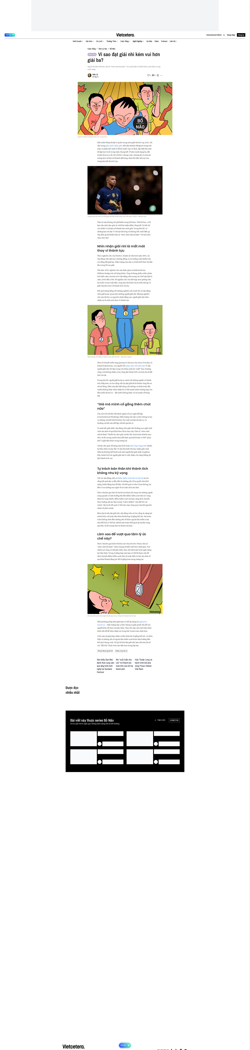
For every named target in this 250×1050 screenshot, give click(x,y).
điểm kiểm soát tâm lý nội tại (130, 478)
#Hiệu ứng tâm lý (121, 651)
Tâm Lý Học (102, 48)
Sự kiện (149, 41)
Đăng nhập (231, 35)
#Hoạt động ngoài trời (105, 651)
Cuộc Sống (124, 41)
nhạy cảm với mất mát (135, 366)
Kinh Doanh (77, 41)
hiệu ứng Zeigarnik (138, 446)
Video (156, 41)
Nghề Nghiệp (137, 41)
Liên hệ (172, 41)
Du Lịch (99, 41)
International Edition (214, 35)
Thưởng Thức (111, 41)
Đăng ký (241, 35)
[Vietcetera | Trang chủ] (125, 34)
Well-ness (92, 54)
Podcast (164, 41)
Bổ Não (112, 48)
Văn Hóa (89, 41)
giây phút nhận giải (114, 146)
